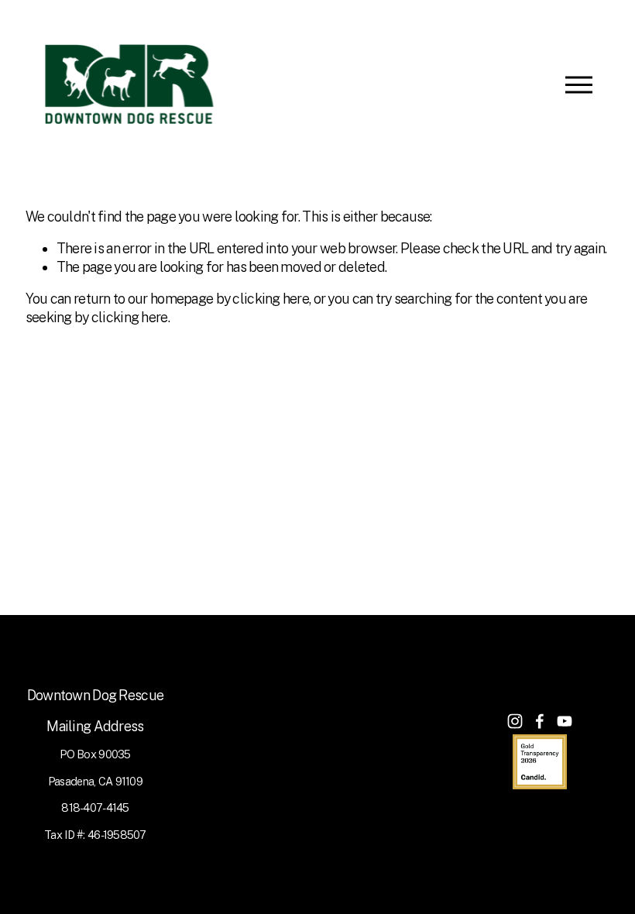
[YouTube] (564, 721)
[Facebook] (539, 721)
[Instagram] (515, 721)
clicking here (270, 298)
